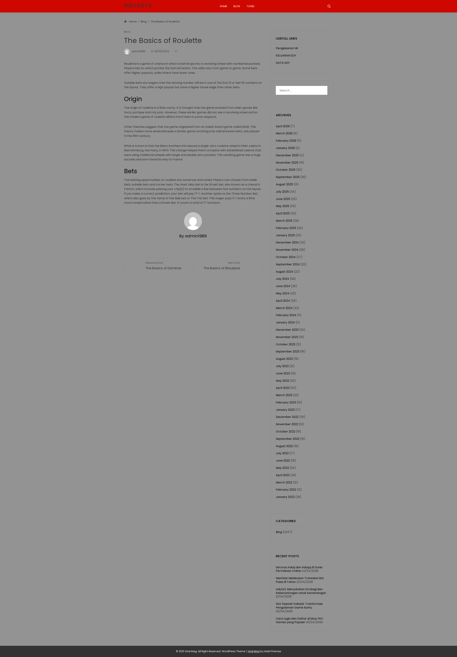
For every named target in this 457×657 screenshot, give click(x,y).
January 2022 (285, 497)
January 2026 (285, 148)
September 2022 (287, 439)
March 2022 (284, 482)
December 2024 (287, 242)
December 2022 (287, 417)
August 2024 (284, 272)
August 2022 (284, 446)
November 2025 (287, 163)
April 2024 (283, 301)
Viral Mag (254, 651)
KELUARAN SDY (286, 55)
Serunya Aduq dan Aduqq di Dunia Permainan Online (299, 569)
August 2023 (284, 359)
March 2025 (284, 221)
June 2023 (283, 373)
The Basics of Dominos (163, 265)
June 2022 (283, 460)
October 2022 (285, 431)
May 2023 (282, 381)
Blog (236, 6)
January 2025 (285, 235)
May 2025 (282, 206)
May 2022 (282, 468)
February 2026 (286, 141)
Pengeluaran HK (287, 48)
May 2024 (282, 293)
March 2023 (284, 395)
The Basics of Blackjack (222, 265)
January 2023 (285, 410)
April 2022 (283, 475)
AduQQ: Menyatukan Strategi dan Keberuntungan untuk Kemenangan (301, 591)
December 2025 (287, 155)
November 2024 (287, 250)
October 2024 (286, 257)
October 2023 (285, 344)
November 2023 (287, 337)
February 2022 (286, 490)
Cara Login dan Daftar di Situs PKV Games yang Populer (299, 620)
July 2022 (282, 453)
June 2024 (283, 286)
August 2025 (284, 184)
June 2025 (283, 199)
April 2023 (283, 388)
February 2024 (286, 315)
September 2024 (288, 264)
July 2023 (282, 366)
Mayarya (138, 5)
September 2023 (287, 351)
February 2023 (286, 402)
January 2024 (285, 322)
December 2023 (287, 330)
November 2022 (287, 424)
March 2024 (284, 308)
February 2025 (286, 228)
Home (223, 6)
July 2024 (282, 279)
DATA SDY (283, 63)
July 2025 (282, 192)
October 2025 (285, 170)
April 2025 (283, 213)
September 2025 (288, 177)
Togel (251, 6)
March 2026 (284, 133)
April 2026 (283, 126)
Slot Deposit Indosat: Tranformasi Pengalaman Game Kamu (299, 606)
